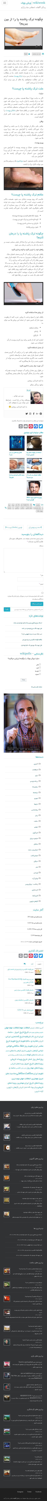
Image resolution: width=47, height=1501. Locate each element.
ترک (13, 505)
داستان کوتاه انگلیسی (20, 1055)
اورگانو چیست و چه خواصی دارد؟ (33, 1282)
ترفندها (35, 792)
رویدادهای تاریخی (17, 1063)
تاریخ (26, 1032)
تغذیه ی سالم (32, 1041)
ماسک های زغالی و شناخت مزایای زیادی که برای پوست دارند (28, 1311)
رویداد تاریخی (17, 1059)
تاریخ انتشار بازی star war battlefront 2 (31, 1373)
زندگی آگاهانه (16, 1498)
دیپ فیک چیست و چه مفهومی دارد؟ (32, 634)
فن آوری (35, 832)
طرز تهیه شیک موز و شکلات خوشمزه (32, 1212)
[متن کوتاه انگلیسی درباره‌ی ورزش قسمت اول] (38, 971)
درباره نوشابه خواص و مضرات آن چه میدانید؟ (30, 1269)
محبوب (39, 963)
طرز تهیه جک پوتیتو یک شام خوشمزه (31, 645)
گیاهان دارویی (34, 901)
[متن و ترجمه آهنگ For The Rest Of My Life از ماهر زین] (38, 981)
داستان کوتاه (32, 1055)
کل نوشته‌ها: (38, 935)
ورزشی (36, 872)
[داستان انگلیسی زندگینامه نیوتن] (38, 1002)
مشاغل (36, 844)
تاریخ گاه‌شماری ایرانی (15, 1036)
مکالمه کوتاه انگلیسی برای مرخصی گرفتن (32, 1135)
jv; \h (17, 505)
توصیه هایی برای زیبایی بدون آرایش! (32, 1340)
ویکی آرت (35, 878)
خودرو (36, 798)
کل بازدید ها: (38, 929)
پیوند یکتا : (39, 511)
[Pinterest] (41, 414)
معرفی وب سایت (33, 849)
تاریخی (40, 1041)
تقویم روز (28, 1046)
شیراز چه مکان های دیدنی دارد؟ (34, 1429)
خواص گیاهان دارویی (34, 1050)
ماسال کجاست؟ (38, 1457)
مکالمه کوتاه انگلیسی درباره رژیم (33, 1145)
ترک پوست (18, 76)
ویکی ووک (34, 1087)
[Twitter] (27, 414)
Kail (25, 54)
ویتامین (19, 161)
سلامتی (17, 508)
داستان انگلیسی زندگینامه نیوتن (24, 1000)
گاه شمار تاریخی (24, 1087)
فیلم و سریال (34, 838)
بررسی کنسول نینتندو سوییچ (34, 1384)
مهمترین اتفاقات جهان (29, 1078)
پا (13, 508)
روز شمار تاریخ (29, 1059)
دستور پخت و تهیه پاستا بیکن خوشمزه (32, 1198)
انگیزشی (41, 1032)
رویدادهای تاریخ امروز (33, 1064)
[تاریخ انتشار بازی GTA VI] (38, 1012)
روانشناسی (34, 809)
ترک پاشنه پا (37, 508)
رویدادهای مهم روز (35, 1068)
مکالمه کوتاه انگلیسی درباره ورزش (32, 639)
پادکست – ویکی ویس (31, 884)
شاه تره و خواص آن (34, 527)
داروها (36, 804)
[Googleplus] (37, 414)
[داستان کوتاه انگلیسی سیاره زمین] (38, 992)
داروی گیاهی (21, 1050)
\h (31, 505)
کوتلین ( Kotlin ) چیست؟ (14, 527)
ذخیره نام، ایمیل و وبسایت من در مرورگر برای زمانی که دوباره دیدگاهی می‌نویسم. (25, 598)
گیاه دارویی (39, 1091)
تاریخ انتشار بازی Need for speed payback (30, 1362)
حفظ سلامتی (29, 508)
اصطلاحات (35, 769)
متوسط (37, 671)
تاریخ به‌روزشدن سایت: (35, 941)
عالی (37, 664)
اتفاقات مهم (25, 1028)
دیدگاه (41, 545)
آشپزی (36, 763)
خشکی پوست (10, 110)
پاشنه (9, 508)
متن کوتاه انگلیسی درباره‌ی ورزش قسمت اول (20, 969)
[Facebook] (34, 414)
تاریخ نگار (34, 1036)
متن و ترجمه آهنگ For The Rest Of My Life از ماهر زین (20, 981)
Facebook (38, 1492)
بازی (36, 775)
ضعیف (37, 674)
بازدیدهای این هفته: (36, 916)
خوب (37, 667)
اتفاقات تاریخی (34, 1027)
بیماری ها (35, 786)
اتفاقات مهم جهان (12, 1028)
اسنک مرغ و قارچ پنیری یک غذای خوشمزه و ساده (28, 622)
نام (41, 575)
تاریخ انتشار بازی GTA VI (25, 1010)
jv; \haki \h (25, 505)
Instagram (20, 1492)
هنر (37, 867)
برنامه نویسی (34, 781)
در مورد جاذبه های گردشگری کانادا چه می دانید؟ (30, 1443)
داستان (13, 1051)
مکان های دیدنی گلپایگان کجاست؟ (33, 1470)
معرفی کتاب (34, 855)
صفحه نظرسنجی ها (36, 686)
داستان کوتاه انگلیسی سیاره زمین (23, 990)
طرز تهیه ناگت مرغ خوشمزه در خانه (32, 628)
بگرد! (7, 609)
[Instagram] (30, 414)
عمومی (36, 826)
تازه (32, 963)
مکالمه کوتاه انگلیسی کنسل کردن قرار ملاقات (30, 1124)
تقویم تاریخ (21, 1041)
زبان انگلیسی (20, 1068)
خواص (9, 1046)
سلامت (38, 505)
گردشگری (35, 889)
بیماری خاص (31, 1032)
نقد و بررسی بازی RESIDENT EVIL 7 (31, 1396)
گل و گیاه (35, 895)
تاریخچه (27, 1036)
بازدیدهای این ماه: (36, 922)
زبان (36, 815)
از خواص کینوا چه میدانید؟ (35, 1326)
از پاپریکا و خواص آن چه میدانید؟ (33, 1296)
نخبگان (36, 861)
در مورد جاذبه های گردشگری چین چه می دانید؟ (30, 1415)
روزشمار (39, 1059)
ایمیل (41, 584)
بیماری (37, 1032)
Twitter (29, 1492)
